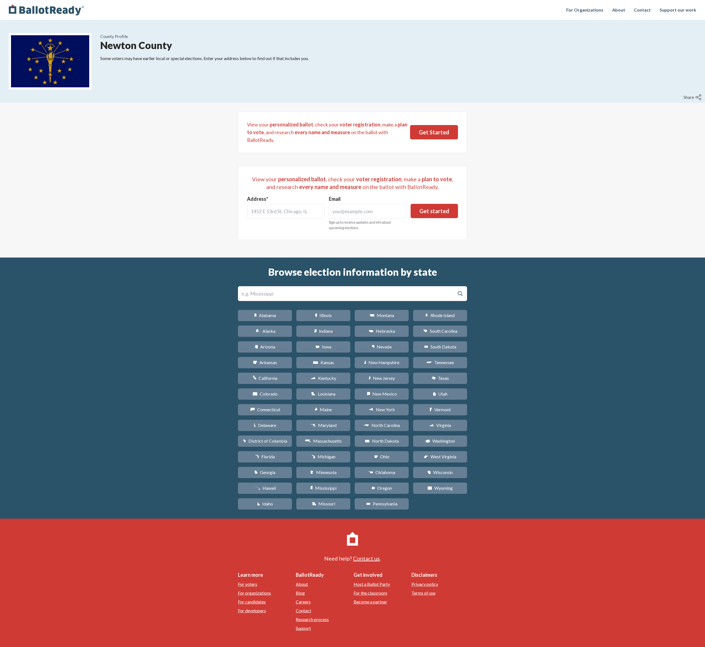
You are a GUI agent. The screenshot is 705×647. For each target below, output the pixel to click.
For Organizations (584, 9)
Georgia (264, 472)
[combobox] (285, 211)
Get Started (434, 132)
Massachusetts (323, 440)
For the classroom (370, 592)
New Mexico (382, 393)
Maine (323, 409)
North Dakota (382, 440)
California (265, 378)
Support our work (678, 9)
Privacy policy (424, 584)
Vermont (440, 409)
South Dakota (440, 346)
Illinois (323, 315)
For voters (247, 584)
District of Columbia (265, 440)
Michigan (323, 456)
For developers (252, 610)
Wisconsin (440, 472)
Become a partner (370, 601)
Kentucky (323, 378)
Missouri (323, 503)
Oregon (382, 488)
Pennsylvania (381, 503)
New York (382, 409)
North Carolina (382, 425)
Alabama (265, 315)
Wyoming (440, 488)
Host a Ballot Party (372, 584)
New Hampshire (381, 362)
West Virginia (440, 456)
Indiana (323, 331)
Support (303, 628)
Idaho (265, 503)
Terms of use (423, 592)
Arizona (265, 346)
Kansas (323, 362)
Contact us (366, 558)
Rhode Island (440, 315)
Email (335, 199)
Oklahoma (381, 472)
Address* (257, 199)
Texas (440, 378)
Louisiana (323, 393)
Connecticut (265, 409)
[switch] (693, 97)
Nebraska (382, 331)
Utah (440, 393)
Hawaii (265, 488)
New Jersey (381, 378)
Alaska (265, 331)
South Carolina (440, 331)
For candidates (252, 601)
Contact (642, 9)
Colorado (265, 393)
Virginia (440, 425)
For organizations (254, 592)
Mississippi (323, 488)
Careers (303, 601)
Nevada (382, 346)
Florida (265, 456)
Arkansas (265, 362)
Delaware (265, 425)
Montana (382, 315)
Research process (312, 619)
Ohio (381, 456)
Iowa (323, 346)
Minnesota (323, 472)
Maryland (323, 425)
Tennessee (440, 362)
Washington (440, 440)
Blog (300, 592)
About (618, 9)
